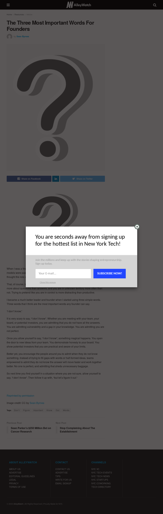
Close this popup (48, 282)
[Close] (137, 226)
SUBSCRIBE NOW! (109, 273)
